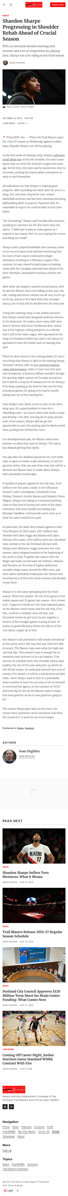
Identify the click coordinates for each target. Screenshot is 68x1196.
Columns (32, 1164)
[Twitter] (5, 1106)
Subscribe (58, 4)
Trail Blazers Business (15, 1168)
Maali (20, 1185)
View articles (27, 756)
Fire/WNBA (8, 1050)
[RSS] (11, 1106)
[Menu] (5, 5)
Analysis (29, 728)
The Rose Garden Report (24, 1181)
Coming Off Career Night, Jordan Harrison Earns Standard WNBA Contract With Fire (28, 1059)
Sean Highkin (17, 62)
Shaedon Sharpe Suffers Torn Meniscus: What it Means (26, 875)
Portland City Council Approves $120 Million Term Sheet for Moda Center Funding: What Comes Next (31, 995)
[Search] (10, 5)
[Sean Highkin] (5, 63)
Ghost (11, 1185)
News (6, 16)
